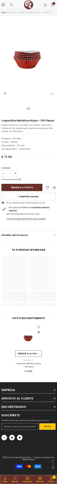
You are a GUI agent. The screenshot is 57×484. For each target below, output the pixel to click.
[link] (47, 187)
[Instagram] (12, 437)
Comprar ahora (28, 196)
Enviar (47, 426)
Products (13, 12)
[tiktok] (20, 437)
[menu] (3, 5)
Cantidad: (6, 168)
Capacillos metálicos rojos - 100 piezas (28, 365)
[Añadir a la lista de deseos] (39, 327)
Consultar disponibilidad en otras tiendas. (26, 218)
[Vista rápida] (39, 332)
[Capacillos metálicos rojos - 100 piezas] (28, 337)
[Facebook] (4, 437)
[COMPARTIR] (53, 187)
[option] (28, 57)
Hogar (3, 12)
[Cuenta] (45, 4)
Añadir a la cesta (22, 187)
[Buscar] (11, 5)
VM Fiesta (16, 138)
